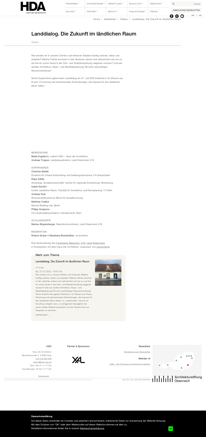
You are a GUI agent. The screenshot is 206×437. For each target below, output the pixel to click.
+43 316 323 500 (43, 358)
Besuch (112, 11)
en (200, 15)
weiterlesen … (43, 314)
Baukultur (135, 3)
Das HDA (70, 11)
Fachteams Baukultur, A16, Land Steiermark (80, 243)
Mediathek (155, 3)
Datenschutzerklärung (92, 428)
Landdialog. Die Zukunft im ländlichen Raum (156, 19)
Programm (71, 3)
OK (170, 428)
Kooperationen (95, 3)
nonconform (103, 246)
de (193, 15)
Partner (91, 11)
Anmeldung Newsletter (186, 10)
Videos (124, 19)
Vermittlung (115, 3)
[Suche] (173, 4)
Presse (154, 11)
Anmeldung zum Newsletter (137, 352)
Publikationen (137, 11)
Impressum (43, 376)
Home (96, 19)
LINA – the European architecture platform (129, 364)
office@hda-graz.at (42, 362)
